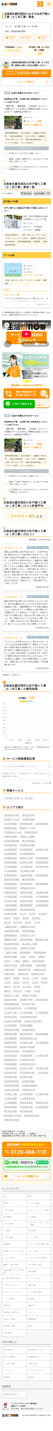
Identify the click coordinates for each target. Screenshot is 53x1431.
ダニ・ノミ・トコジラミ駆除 (38, 1210)
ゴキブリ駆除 (8, 1224)
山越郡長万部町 (27, 948)
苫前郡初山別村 (11, 1029)
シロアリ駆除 (8, 1210)
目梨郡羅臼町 (10, 883)
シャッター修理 (33, 1203)
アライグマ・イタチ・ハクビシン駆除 (38, 1223)
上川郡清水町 (26, 866)
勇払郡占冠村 (10, 1016)
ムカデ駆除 (32, 1217)
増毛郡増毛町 (42, 999)
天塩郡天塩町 (10, 1055)
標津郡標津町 (28, 879)
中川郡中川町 (28, 1004)
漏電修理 (7, 1244)
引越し (30, 1326)
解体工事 (31, 1305)
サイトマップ (8, 1370)
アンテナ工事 (33, 1237)
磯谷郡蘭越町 (26, 905)
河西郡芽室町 (10, 888)
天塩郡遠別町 (26, 1055)
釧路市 (16, 978)
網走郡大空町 (26, 858)
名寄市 (44, 978)
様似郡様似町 (10, 828)
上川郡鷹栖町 (10, 1102)
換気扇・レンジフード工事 (13, 1251)
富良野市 (36, 918)
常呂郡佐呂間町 (27, 845)
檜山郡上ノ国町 (29, 944)
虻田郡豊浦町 (42, 858)
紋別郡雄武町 (10, 858)
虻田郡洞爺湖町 (11, 841)
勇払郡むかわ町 (11, 819)
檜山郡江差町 (10, 948)
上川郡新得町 (10, 866)
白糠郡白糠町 (26, 875)
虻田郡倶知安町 (11, 1081)
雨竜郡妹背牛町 (31, 1115)
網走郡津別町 (26, 1034)
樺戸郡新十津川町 (12, 1115)
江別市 (35, 982)
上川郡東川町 (42, 1055)
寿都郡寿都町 (28, 931)
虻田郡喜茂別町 (11, 1085)
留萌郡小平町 (26, 999)
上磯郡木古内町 (27, 926)
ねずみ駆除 (32, 1230)
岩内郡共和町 (26, 1077)
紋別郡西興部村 (27, 853)
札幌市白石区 (39, 969)
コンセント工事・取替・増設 (38, 1244)
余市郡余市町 (10, 1068)
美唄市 (7, 986)
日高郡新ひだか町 (12, 832)
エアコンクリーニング (12, 1292)
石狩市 (32, 913)
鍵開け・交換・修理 (11, 1265)
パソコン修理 (8, 1299)
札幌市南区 (9, 969)
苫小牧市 (27, 986)
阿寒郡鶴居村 (10, 875)
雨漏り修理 (32, 1271)
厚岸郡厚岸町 (26, 883)
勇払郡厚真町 (28, 841)
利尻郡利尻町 (10, 1042)
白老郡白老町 (26, 862)
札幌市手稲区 (10, 965)
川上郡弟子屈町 (27, 871)
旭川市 (7, 961)
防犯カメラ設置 (9, 1319)
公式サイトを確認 (31, 124)
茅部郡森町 (25, 952)
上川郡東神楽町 (27, 1098)
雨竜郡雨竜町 (10, 1107)
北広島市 (42, 913)
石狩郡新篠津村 (27, 909)
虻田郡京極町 (28, 1081)
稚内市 (16, 986)
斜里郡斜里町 (10, 1034)
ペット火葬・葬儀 (34, 1292)
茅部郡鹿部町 (39, 952)
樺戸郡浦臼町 (26, 1111)
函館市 (26, 961)
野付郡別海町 (42, 875)
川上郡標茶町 (10, 871)
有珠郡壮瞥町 (10, 862)
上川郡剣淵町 (26, 1012)
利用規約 (7, 1377)
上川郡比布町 (42, 1094)
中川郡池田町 (26, 896)
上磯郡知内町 (10, 926)
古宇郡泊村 (43, 1072)
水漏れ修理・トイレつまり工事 (14, 1271)
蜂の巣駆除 (8, 1217)
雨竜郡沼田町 (26, 1102)
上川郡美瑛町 (10, 1025)
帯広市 (26, 978)
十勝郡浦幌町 (10, 905)
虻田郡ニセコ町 (11, 995)
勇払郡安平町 (28, 815)
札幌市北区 (23, 974)
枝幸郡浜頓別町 (11, 1051)
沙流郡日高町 (28, 819)
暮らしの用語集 (9, 1357)
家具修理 (31, 1299)
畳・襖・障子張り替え (12, 1278)
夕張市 (28, 991)
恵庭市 (16, 918)
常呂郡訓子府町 (11, 815)
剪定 (5, 1196)
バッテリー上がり (34, 1278)
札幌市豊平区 (24, 969)
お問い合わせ (33, 1363)
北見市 (37, 991)
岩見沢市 (17, 991)
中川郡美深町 (30, 1008)
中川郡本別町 (10, 901)
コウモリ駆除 (8, 1237)
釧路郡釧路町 (42, 883)
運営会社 (31, 1377)
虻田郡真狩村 (10, 1059)
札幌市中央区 (37, 974)
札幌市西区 (41, 965)
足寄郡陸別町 (42, 901)
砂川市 (28, 922)
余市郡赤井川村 (27, 1064)
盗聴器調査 (32, 1319)
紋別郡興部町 (10, 853)
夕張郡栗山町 (42, 1107)
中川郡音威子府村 (12, 1008)
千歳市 (23, 956)
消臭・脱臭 (32, 1285)
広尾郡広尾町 (42, 892)
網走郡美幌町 (42, 1034)
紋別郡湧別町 (26, 849)
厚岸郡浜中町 (42, 866)
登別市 (26, 918)
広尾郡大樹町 (26, 892)
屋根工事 (7, 1305)
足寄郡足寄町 (26, 901)
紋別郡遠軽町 (10, 849)
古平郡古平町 (42, 1068)
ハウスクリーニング (11, 1285)
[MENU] (49, 4)
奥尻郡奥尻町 (26, 939)
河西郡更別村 (10, 892)
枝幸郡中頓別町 (27, 1047)
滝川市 (37, 922)
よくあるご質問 (9, 1363)
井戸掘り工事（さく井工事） (14, 1133)
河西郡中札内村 (27, 888)
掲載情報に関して (34, 1357)
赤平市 (26, 982)
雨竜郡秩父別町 (11, 1119)
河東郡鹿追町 (42, 862)
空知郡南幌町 (10, 1064)
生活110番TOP (8, 1131)
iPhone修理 (8, 1333)
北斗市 (23, 913)
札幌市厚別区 (26, 965)
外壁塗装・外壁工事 (11, 1312)
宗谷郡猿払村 (28, 1051)
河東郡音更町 (30, 832)
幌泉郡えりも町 (27, 828)
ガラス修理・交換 (34, 1265)
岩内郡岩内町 (10, 1077)
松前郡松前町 (10, 909)
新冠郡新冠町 (26, 823)
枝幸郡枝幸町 (10, 1047)
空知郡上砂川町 (11, 1089)
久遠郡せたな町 (27, 935)
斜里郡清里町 (28, 1029)
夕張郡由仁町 (28, 1089)
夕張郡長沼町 (26, 1107)
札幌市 (7, 978)
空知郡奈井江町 (27, 1059)
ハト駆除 (7, 1230)
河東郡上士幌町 (27, 836)
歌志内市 (17, 922)
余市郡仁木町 (26, 1068)
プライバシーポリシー (36, 1370)
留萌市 (37, 986)
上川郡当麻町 (10, 1098)
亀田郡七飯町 (10, 956)
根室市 (32, 956)
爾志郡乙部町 (42, 939)
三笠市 (35, 978)
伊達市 (7, 918)
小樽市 (16, 961)
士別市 (7, 982)
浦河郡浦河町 (42, 823)
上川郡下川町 (10, 1012)
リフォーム (32, 1312)
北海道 (32, 1133)
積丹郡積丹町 (10, 1072)
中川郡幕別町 (10, 896)
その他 (20, 1131)
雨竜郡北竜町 (42, 1102)
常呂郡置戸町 (10, 845)
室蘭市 (41, 956)
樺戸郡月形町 (10, 1111)
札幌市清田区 (38, 961)
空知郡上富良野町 (33, 1021)
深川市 (7, 922)
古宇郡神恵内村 (27, 1072)
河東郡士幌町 (10, 836)
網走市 (7, 991)
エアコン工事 (33, 1251)
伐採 (29, 1196)
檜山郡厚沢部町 (11, 944)
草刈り (6, 1203)
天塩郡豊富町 (42, 1042)
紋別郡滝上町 (42, 849)
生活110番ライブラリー (36, 1350)
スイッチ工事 (8, 1258)
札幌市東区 (9, 974)
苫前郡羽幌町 (26, 1025)
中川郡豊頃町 (42, 896)
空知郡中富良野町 (12, 1021)
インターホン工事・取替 (37, 1258)
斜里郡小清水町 (29, 995)
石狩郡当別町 (10, 913)
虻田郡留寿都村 (29, 1085)
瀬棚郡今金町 (10, 939)
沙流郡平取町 (10, 823)
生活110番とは (9, 1350)
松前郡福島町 (42, 905)
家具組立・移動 (9, 1326)
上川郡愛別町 (26, 1094)
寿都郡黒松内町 (11, 931)
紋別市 (16, 982)
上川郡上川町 (10, 1094)
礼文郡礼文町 (26, 1042)
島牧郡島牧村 (10, 935)
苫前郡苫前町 (10, 999)
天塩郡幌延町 (10, 1038)
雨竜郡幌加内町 (11, 1004)
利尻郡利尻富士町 (28, 1038)
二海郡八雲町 (10, 952)
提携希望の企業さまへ (12, 1394)
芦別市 (44, 982)
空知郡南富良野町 (28, 1016)
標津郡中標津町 (11, 879)
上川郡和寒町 (42, 1012)
